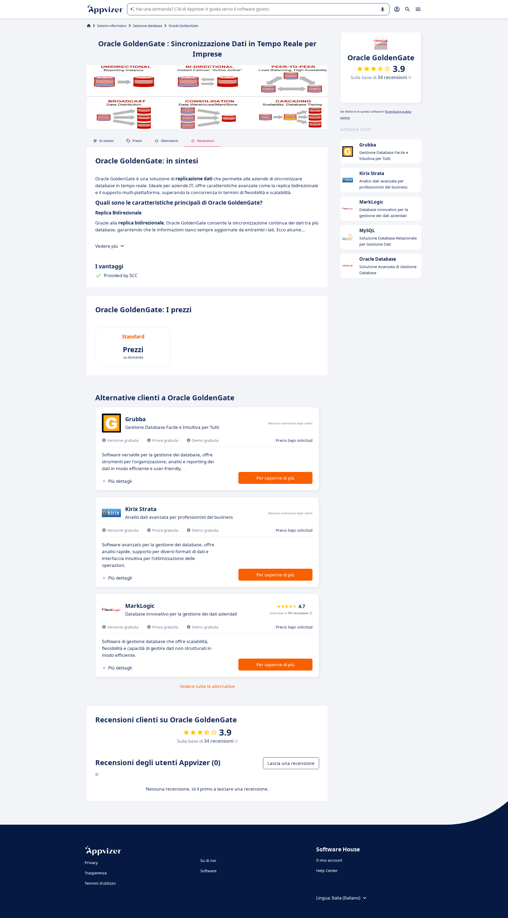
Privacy (91, 862)
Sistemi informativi (111, 25)
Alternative (169, 140)
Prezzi (137, 140)
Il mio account (329, 860)
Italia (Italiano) (346, 898)
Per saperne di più (275, 478)
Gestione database (147, 25)
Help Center (327, 870)
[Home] (89, 25)
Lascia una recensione (291, 763)
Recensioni (205, 140)
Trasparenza (96, 872)
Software (208, 870)
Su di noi (208, 860)
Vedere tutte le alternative (207, 686)
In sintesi (106, 140)
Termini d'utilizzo (100, 883)
